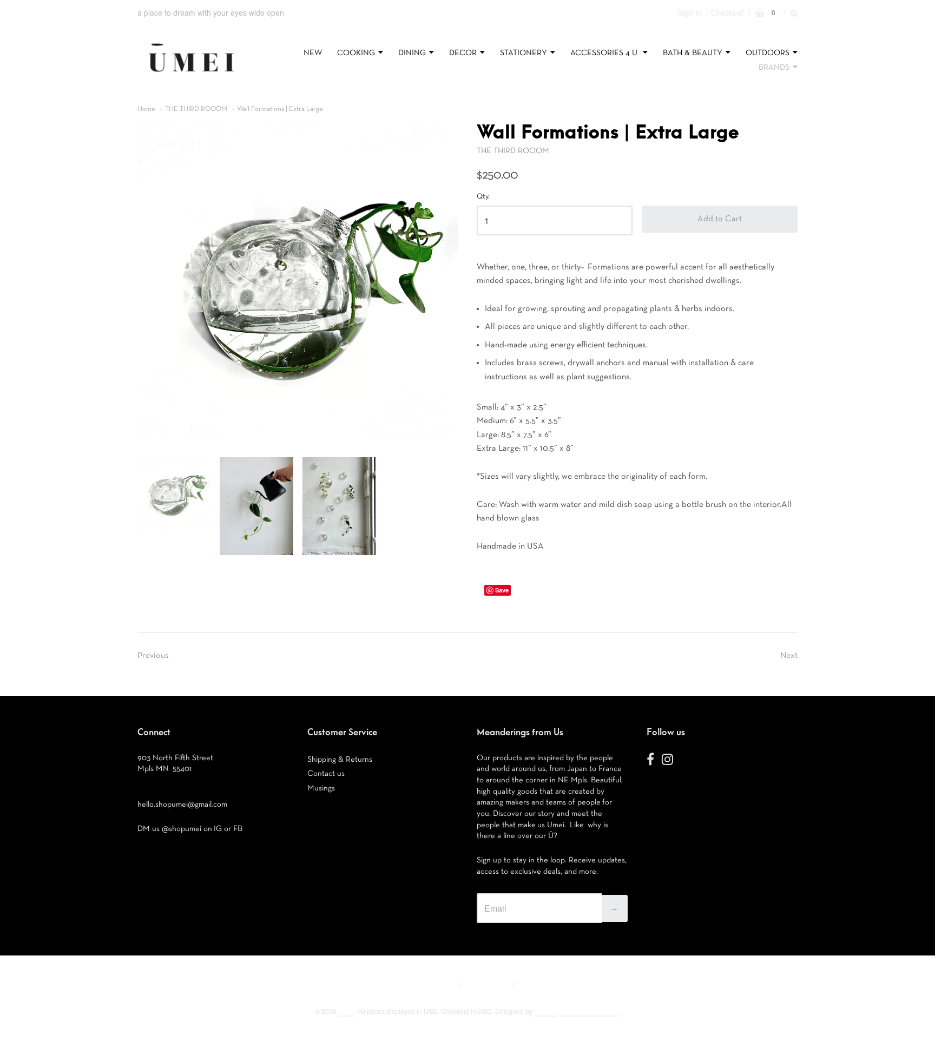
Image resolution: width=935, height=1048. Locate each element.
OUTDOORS (767, 53)
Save (502, 590)
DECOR (463, 53)
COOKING (356, 53)
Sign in (689, 12)
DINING (412, 53)
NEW (313, 53)
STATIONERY (523, 53)
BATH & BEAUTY (692, 53)
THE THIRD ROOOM (196, 109)
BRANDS (774, 67)
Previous (153, 655)
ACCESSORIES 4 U (605, 53)
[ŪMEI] (191, 75)
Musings (321, 788)
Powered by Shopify (589, 1011)
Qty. (483, 196)
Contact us (326, 773)
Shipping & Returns (339, 759)
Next (789, 655)
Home (146, 109)
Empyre (545, 1011)
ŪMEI (346, 1011)
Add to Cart (719, 219)
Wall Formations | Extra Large (280, 109)
